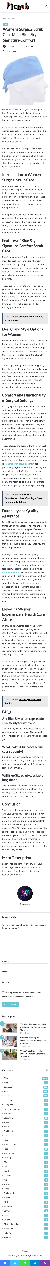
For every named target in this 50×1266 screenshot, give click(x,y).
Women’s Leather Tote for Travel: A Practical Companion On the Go (33, 1054)
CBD (6, 1202)
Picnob (7, 1078)
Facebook (8, 1206)
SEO (6, 1162)
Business (8, 1087)
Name (5, 961)
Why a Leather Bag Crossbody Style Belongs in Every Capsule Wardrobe (33, 1027)
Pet (5, 1166)
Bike (6, 1215)
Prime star (10, 46)
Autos (6, 1189)
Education (8, 1118)
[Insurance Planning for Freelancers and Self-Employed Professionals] (10, 1041)
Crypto (7, 1171)
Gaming (7, 1158)
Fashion (7, 1113)
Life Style (8, 1100)
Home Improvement (13, 1109)
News (6, 1127)
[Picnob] (18, 6)
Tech (6, 1091)
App (5, 1180)
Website (5, 982)
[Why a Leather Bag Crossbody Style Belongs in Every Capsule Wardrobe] (10, 1028)
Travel (6, 1122)
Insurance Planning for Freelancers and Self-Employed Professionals (33, 1040)
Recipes (7, 1237)
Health (7, 1096)
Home (7, 18)
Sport (6, 1140)
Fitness (7, 1197)
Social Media (9, 1193)
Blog (14, 18)
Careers (7, 1175)
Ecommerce (9, 1228)
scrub (10, 760)
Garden (7, 1220)
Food (6, 1149)
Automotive (9, 1153)
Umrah (7, 1211)
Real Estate (9, 1131)
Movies (7, 1184)
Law (6, 1136)
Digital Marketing (11, 1224)
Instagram (8, 1105)
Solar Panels (9, 1233)
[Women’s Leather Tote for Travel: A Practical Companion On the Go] (10, 1054)
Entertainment (10, 1144)
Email (5, 972)
